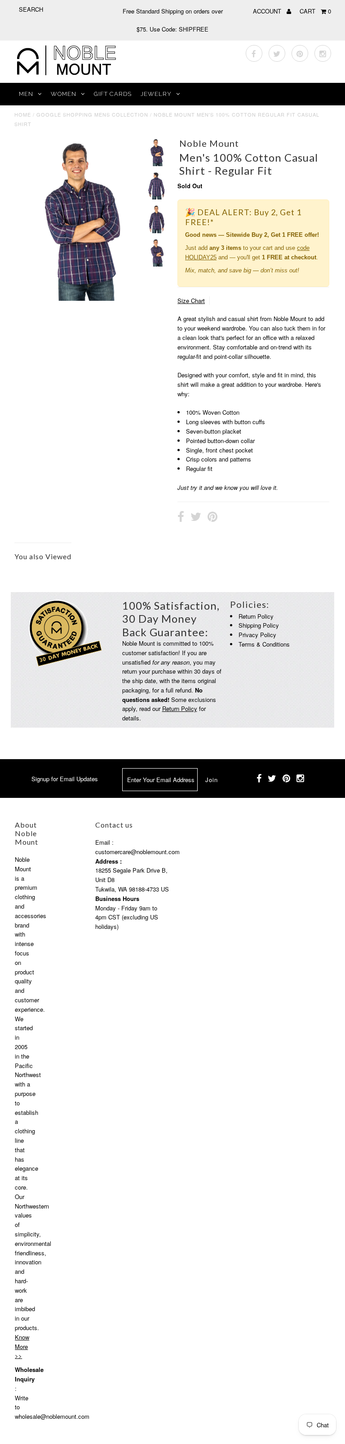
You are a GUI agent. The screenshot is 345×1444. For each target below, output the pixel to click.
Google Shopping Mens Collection (92, 114)
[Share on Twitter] (195, 518)
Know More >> (22, 1346)
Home (22, 114)
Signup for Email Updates (64, 778)
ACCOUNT (268, 11)
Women (63, 94)
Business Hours (117, 898)
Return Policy (179, 708)
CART (315, 11)
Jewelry (156, 94)
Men (26, 94)
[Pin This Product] (212, 518)
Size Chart (191, 300)
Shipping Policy (259, 625)
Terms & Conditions (264, 644)
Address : (108, 861)
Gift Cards (113, 94)
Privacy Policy (257, 634)
